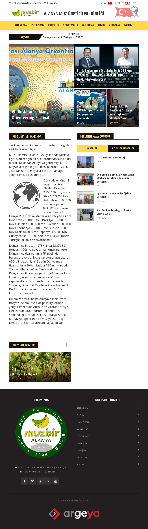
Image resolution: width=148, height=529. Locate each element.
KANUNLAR (88, 25)
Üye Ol (135, 3)
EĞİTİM (128, 25)
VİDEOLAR (114, 25)
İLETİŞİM (73, 34)
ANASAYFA (20, 25)
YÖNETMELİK (70, 25)
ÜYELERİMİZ (37, 25)
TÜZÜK (101, 25)
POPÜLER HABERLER (123, 148)
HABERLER (53, 25)
